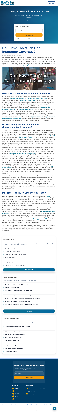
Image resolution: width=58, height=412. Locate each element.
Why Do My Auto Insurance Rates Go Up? (15, 329)
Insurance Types (26, 404)
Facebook (17, 388)
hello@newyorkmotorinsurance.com (36, 393)
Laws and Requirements (16, 404)
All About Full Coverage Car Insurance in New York (17, 301)
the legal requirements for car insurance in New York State (28, 98)
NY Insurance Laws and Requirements (14, 343)
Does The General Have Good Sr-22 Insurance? (16, 284)
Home (3, 404)
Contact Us (29, 407)
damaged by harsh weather (17, 153)
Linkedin (16, 396)
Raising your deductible (40, 219)
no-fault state (15, 136)
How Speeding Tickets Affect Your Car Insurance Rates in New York (21, 304)
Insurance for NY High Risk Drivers (13, 337)
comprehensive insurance (26, 109)
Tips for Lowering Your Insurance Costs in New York (17, 326)
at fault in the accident (26, 138)
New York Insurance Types (11, 345)
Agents (32, 404)
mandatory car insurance (27, 100)
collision (12, 109)
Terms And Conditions (44, 404)
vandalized (31, 153)
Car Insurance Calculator (11, 351)
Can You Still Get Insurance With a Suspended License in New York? (21, 307)
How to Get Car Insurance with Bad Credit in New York (18, 290)
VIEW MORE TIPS (29, 269)
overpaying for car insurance (30, 65)
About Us (8, 404)
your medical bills (50, 136)
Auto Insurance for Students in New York (15, 334)
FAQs (37, 404)
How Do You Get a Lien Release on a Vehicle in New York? (19, 293)
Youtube (16, 399)
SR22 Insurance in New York (12, 340)
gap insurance (50, 117)
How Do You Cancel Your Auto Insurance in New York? (18, 296)
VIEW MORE (29, 311)
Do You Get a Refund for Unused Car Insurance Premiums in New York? (22, 298)
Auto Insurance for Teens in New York (14, 331)
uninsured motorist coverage (11, 118)
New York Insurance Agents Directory (14, 348)
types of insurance (37, 117)
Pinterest (17, 393)
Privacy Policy (37, 38)
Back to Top (54, 408)
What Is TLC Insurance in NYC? (12, 287)
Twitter (16, 391)
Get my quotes (29, 35)
